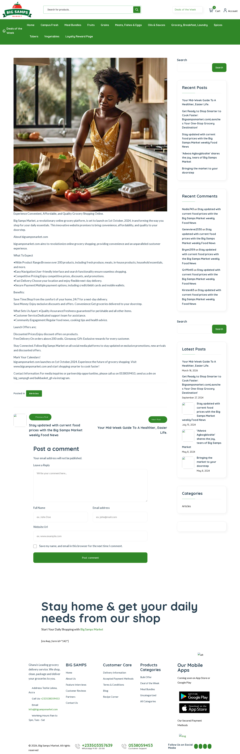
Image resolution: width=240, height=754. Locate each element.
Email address (101, 507)
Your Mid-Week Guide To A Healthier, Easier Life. (199, 102)
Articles (186, 506)
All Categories (148, 701)
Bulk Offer (146, 677)
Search (182, 60)
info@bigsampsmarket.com (43, 709)
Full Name (39, 507)
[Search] (136, 9)
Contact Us (72, 702)
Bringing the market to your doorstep (200, 170)
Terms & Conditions (113, 684)
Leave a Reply (41, 465)
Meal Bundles (147, 689)
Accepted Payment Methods (118, 678)
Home (69, 672)
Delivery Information (114, 672)
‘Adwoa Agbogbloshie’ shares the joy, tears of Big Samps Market (201, 157)
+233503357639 (97, 745)
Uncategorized (148, 695)
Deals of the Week (186, 9)
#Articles (34, 393)
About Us (71, 678)
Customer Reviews (76, 690)
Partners (70, 696)
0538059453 (140, 745)
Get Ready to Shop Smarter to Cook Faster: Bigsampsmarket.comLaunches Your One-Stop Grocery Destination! (201, 119)
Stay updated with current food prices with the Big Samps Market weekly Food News (199, 140)
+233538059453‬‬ (50, 698)
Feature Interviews (76, 684)
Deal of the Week (149, 683)
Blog (105, 690)
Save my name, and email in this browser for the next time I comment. (81, 546)
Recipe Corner (111, 696)
